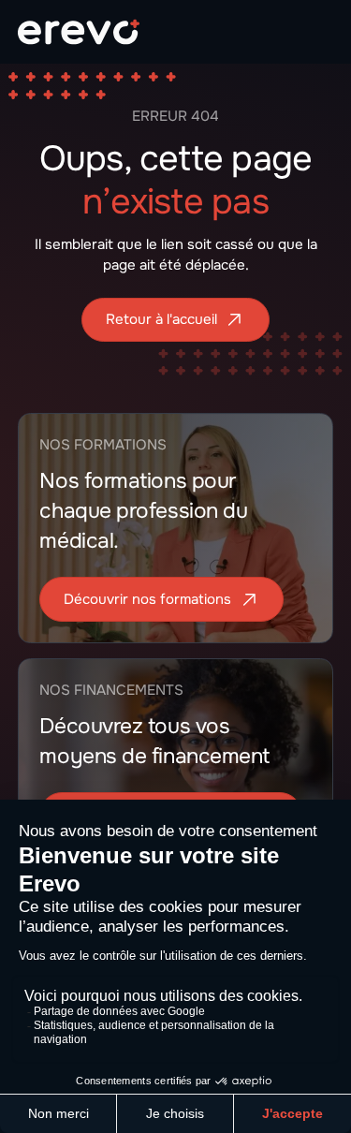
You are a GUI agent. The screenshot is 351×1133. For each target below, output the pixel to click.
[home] (78, 32)
